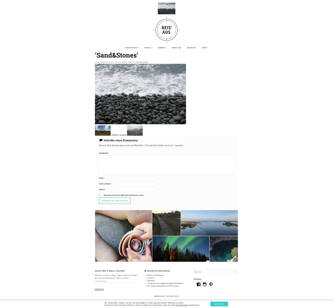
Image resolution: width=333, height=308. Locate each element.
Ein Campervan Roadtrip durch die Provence (163, 286)
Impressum (159, 296)
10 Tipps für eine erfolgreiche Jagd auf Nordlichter (165, 283)
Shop (204, 48)
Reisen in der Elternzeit (155, 275)
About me (176, 48)
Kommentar (103, 153)
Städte (147, 48)
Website (102, 189)
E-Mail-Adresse (105, 184)
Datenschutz (172, 296)
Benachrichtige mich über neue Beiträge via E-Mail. (124, 195)
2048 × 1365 (127, 62)
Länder (161, 48)
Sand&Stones (142, 62)
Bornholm (150, 280)
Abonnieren (99, 290)
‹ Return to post (119, 134)
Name (101, 178)
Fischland (150, 278)
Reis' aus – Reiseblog (166, 28)
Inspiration (131, 48)
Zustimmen (219, 304)
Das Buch (191, 48)
